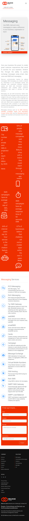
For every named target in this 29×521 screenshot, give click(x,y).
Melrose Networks (5, 469)
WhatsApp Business (22, 113)
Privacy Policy (4, 480)
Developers (3, 461)
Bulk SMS (17, 465)
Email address (5, 436)
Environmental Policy (5, 488)
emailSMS (10, 111)
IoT (16, 467)
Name (3, 411)
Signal (15, 111)
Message (4, 424)
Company (4, 418)
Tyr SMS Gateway (23, 110)
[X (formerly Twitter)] (1, 477)
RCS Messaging (23, 111)
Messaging (18, 457)
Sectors (2, 459)
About (2, 467)
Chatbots (18, 461)
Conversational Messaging (21, 459)
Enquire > (22, 442)
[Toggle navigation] (26, 3)
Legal (2, 490)
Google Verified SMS (6, 113)
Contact (2, 465)
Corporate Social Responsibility (4, 483)
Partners (3, 492)
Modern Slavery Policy (5, 486)
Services (3, 457)
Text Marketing (19, 463)
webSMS (3, 111)
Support (3, 463)
